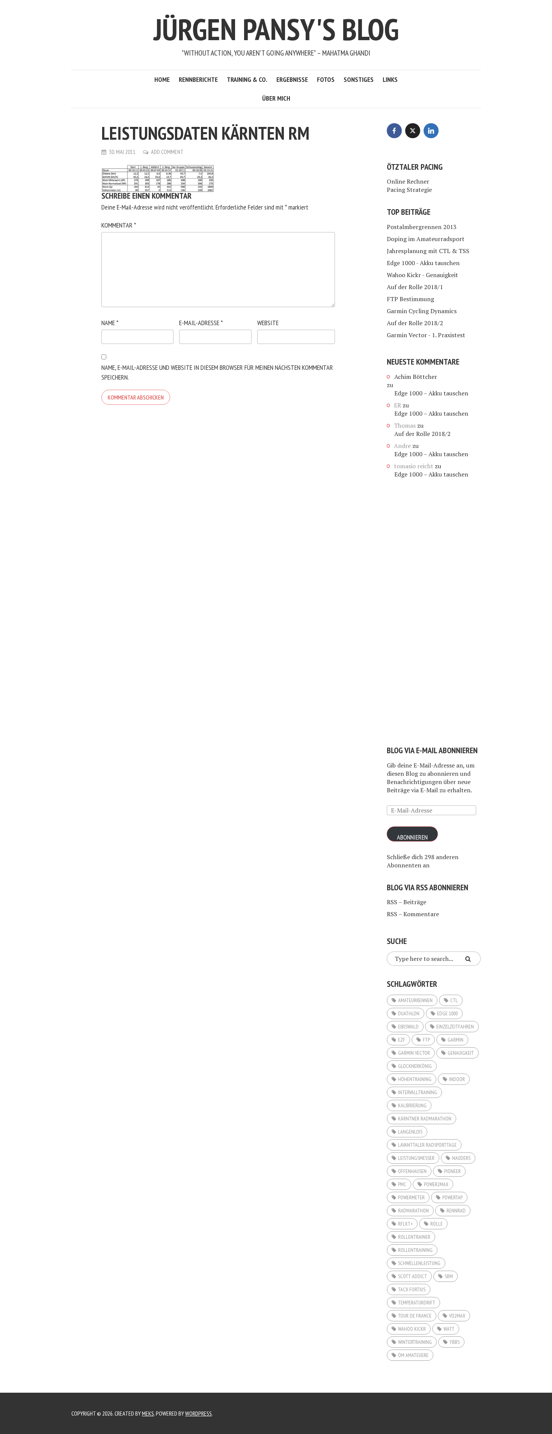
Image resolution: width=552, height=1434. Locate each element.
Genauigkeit (461, 1052)
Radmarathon (413, 1210)
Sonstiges (359, 79)
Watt (448, 1328)
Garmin (455, 1039)
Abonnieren (412, 837)
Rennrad (456, 1210)
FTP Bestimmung (410, 299)
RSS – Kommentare (413, 914)
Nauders (461, 1158)
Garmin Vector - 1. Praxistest (426, 335)
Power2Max (436, 1184)
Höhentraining (414, 1079)
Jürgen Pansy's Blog (276, 29)
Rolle (436, 1223)
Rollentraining (415, 1250)
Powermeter (411, 1197)
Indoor (457, 1079)
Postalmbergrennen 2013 (422, 227)
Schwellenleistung (419, 1263)
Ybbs (454, 1342)
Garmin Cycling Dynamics (422, 311)
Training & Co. (247, 79)
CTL (454, 1000)
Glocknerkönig (415, 1066)
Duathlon (408, 1013)
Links (390, 79)
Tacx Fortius (411, 1289)
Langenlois (410, 1131)
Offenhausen (412, 1171)
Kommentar (118, 225)
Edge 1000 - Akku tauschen (423, 263)
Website (268, 322)
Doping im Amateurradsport (426, 239)
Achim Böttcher (415, 376)
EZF (401, 1039)
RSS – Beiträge (406, 902)
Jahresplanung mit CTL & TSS (428, 251)
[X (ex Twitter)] (412, 130)
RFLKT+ (405, 1223)
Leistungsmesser (416, 1158)
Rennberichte (198, 79)
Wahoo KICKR (412, 1328)
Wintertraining (415, 1342)
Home (162, 79)
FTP (426, 1039)
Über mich (276, 98)
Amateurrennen (415, 1000)
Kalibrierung (412, 1105)
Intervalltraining (417, 1092)
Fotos (326, 79)
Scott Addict (412, 1276)
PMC (402, 1184)
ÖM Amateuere (413, 1355)
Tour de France (414, 1315)
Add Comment (167, 151)
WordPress (198, 1413)
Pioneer (452, 1171)
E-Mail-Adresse (201, 322)
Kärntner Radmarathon (424, 1118)
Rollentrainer (414, 1236)
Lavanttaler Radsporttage (427, 1144)
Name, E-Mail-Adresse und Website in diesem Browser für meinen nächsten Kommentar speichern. (217, 372)
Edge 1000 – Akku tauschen (431, 393)
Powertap (452, 1197)
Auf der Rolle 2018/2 (415, 323)
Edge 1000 (447, 1013)
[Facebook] (394, 130)
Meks (148, 1413)
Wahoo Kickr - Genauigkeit (422, 275)
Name (109, 322)
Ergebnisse (292, 79)
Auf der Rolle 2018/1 (415, 287)
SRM (449, 1276)
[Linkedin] (431, 130)
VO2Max (457, 1315)
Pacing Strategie (409, 189)
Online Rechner (408, 181)
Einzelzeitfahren (455, 1026)
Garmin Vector (414, 1052)
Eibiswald (408, 1026)
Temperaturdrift (416, 1302)
